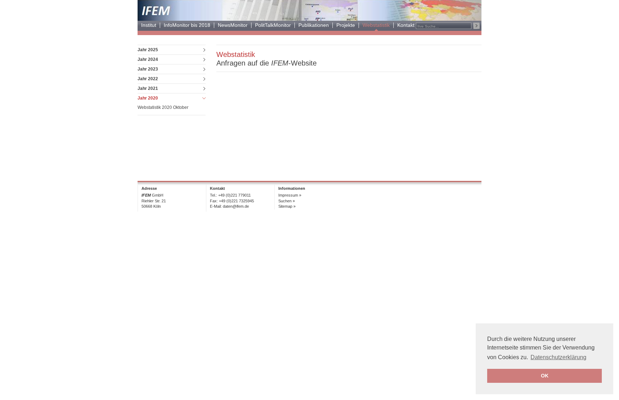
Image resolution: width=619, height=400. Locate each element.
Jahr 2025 (148, 49)
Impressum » (289, 195)
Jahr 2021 (148, 88)
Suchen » (286, 201)
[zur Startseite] (309, 19)
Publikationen (313, 25)
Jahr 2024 (148, 59)
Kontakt (405, 25)
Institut (148, 25)
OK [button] (544, 376)
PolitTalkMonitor (273, 25)
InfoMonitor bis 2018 (187, 25)
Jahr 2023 (148, 69)
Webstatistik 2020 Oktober (163, 107)
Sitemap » (287, 206)
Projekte (345, 25)
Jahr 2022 (148, 78)
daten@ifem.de (236, 206)
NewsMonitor (233, 25)
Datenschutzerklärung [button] (558, 357)
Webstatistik (376, 25)
